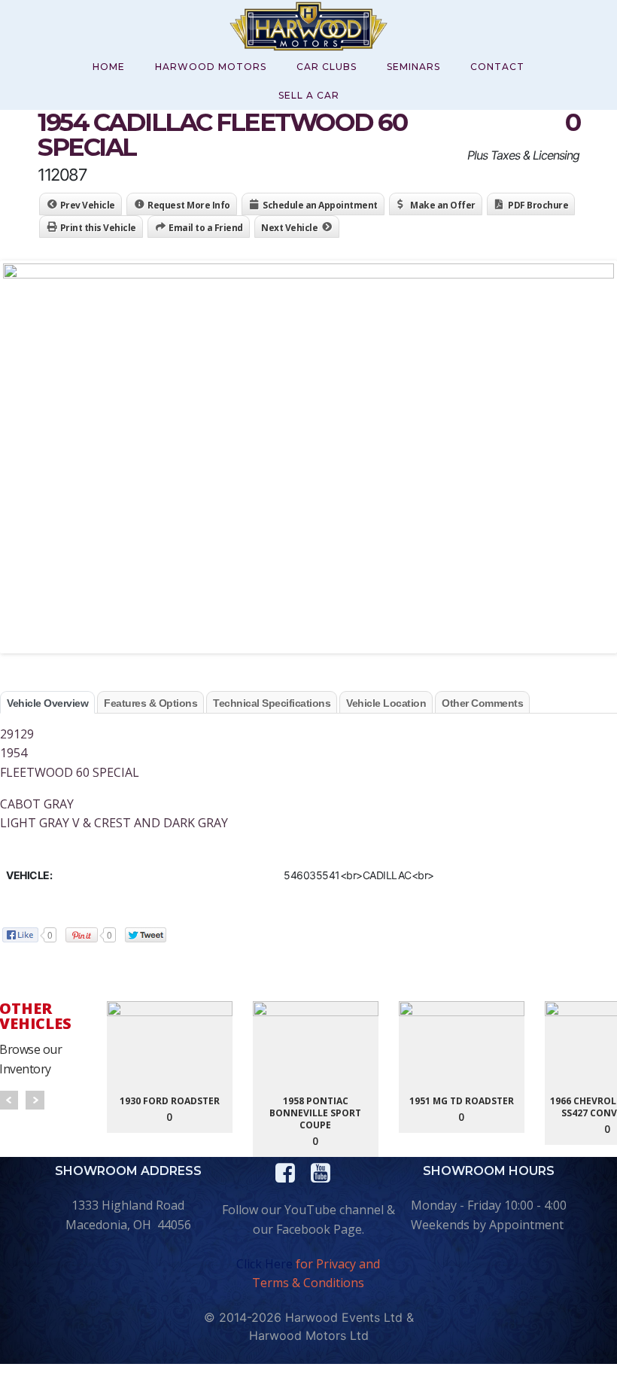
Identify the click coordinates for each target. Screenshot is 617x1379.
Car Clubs (326, 66)
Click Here (264, 1264)
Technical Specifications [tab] (271, 703)
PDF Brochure (538, 205)
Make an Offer (443, 205)
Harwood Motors (210, 66)
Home (109, 66)
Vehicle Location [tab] (386, 703)
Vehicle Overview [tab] (47, 703)
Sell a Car (308, 95)
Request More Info (188, 205)
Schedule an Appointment (320, 205)
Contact (497, 66)
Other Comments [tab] (482, 703)
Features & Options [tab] (150, 703)
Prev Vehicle (87, 205)
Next (35, 1100)
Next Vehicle (289, 227)
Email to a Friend (206, 227)
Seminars (413, 66)
